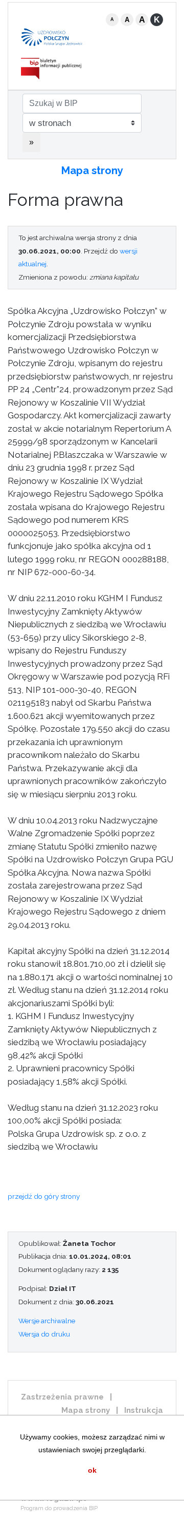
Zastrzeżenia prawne (62, 1397)
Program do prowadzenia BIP (59, 1508)
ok (92, 1470)
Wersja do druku (44, 1334)
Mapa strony (92, 170)
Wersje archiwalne (46, 1321)
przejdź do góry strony (44, 1196)
